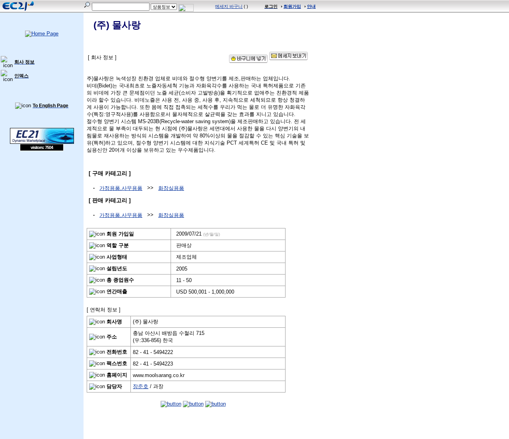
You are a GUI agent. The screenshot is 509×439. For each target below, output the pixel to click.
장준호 (140, 386)
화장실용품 (171, 188)
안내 (311, 6)
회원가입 (292, 6)
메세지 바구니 (229, 6)
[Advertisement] (42, 208)
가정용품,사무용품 (120, 188)
